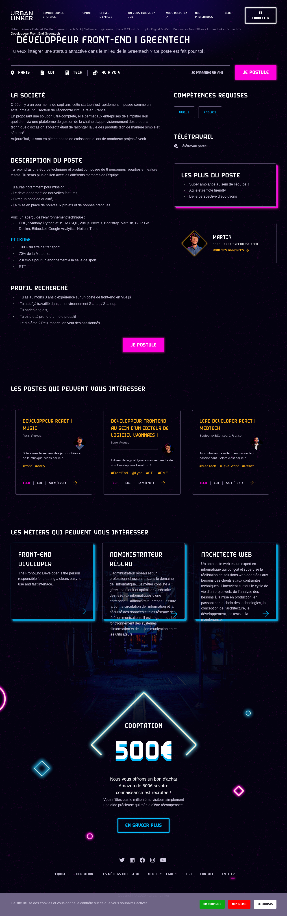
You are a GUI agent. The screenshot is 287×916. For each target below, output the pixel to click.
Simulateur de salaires (53, 15)
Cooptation (83, 874)
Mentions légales (162, 874)
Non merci (239, 904)
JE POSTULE (256, 72)
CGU (189, 874)
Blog (228, 13)
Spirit (87, 13)
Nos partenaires (204, 15)
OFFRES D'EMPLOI (106, 15)
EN (224, 874)
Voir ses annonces (228, 250)
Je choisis (265, 904)
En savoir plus (143, 825)
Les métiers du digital (120, 874)
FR (233, 874)
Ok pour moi (212, 904)
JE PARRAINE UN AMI (207, 73)
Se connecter (260, 15)
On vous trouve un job (141, 15)
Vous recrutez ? (176, 15)
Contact (206, 874)
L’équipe (59, 874)
